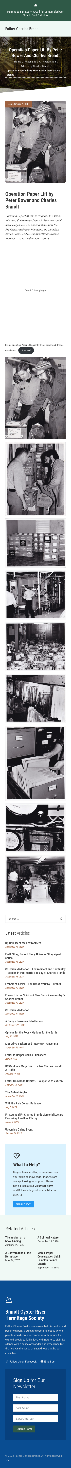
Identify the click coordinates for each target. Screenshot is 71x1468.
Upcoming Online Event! (19, 1129)
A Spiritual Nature (48, 1237)
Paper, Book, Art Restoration (40, 61)
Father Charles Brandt (27, 1455)
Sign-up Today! (23, 1204)
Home (17, 61)
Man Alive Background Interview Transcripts (31, 1043)
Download (26, 350)
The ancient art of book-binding (15, 1239)
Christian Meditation (17, 1010)
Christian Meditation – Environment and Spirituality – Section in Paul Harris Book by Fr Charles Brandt (35, 970)
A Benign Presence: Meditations (24, 1021)
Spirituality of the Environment (23, 943)
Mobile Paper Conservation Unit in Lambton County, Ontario (49, 1258)
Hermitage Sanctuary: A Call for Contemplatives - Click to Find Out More (35, 13)
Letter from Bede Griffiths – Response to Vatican (34, 1081)
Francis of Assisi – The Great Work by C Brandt (33, 984)
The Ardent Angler (16, 1092)
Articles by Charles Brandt (35, 66)
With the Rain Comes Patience (23, 1103)
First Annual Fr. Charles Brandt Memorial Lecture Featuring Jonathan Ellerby (34, 1116)
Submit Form (24, 1428)
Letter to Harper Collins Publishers (25, 1055)
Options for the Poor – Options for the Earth (31, 1032)
